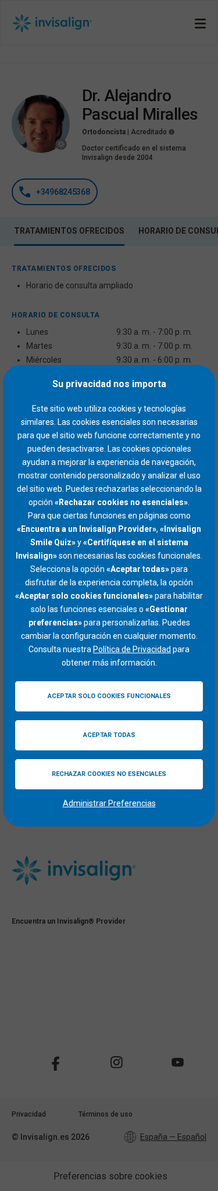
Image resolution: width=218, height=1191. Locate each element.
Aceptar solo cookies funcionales (109, 696)
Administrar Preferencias (109, 803)
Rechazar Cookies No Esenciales (109, 774)
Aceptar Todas (109, 735)
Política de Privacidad (132, 649)
